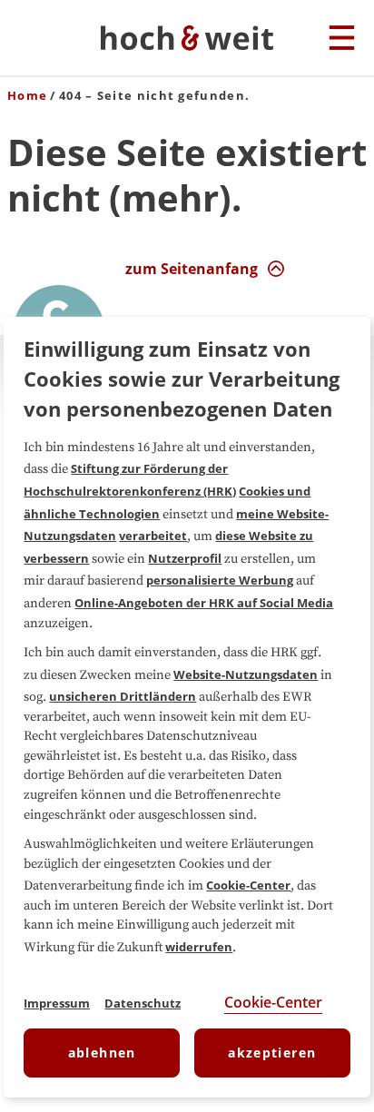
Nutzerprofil (184, 558)
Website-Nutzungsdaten (245, 674)
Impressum (57, 1003)
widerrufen (198, 947)
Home (27, 95)
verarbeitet (153, 535)
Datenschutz (142, 1003)
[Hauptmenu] (342, 39)
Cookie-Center (248, 885)
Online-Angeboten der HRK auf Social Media (203, 603)
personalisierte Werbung (219, 580)
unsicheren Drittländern (122, 696)
